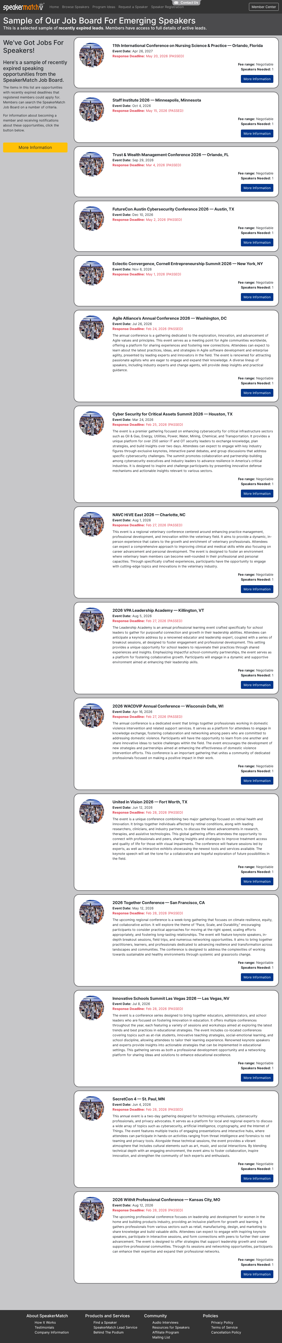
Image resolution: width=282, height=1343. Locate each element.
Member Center (264, 7)
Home (54, 7)
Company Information (52, 1332)
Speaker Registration (167, 7)
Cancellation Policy (226, 1332)
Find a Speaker (105, 1322)
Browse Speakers (75, 7)
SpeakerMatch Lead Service (115, 1327)
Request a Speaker (133, 7)
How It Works (45, 1322)
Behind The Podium (109, 1332)
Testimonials (44, 1327)
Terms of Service (224, 1327)
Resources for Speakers (171, 1327)
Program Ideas (103, 7)
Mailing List (161, 1337)
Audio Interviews (165, 1322)
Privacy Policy (222, 1322)
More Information (257, 79)
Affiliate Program (165, 1332)
